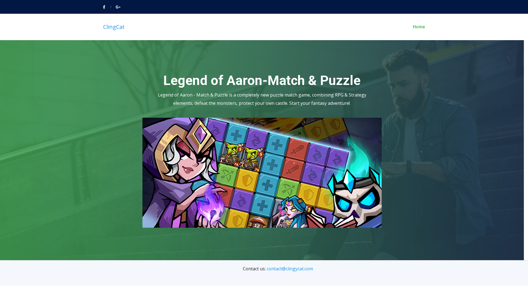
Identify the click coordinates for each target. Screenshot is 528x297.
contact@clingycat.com (290, 269)
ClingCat (114, 27)
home (419, 26)
